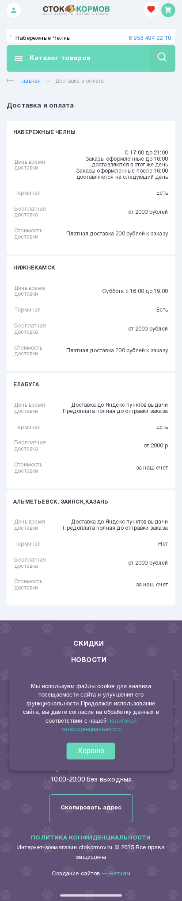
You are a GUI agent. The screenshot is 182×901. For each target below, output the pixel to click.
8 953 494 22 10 (150, 38)
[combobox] (91, 36)
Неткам (120, 874)
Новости (88, 660)
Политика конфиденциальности (91, 838)
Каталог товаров (52, 58)
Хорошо (91, 751)
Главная (30, 81)
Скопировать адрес (91, 808)
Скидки (88, 644)
